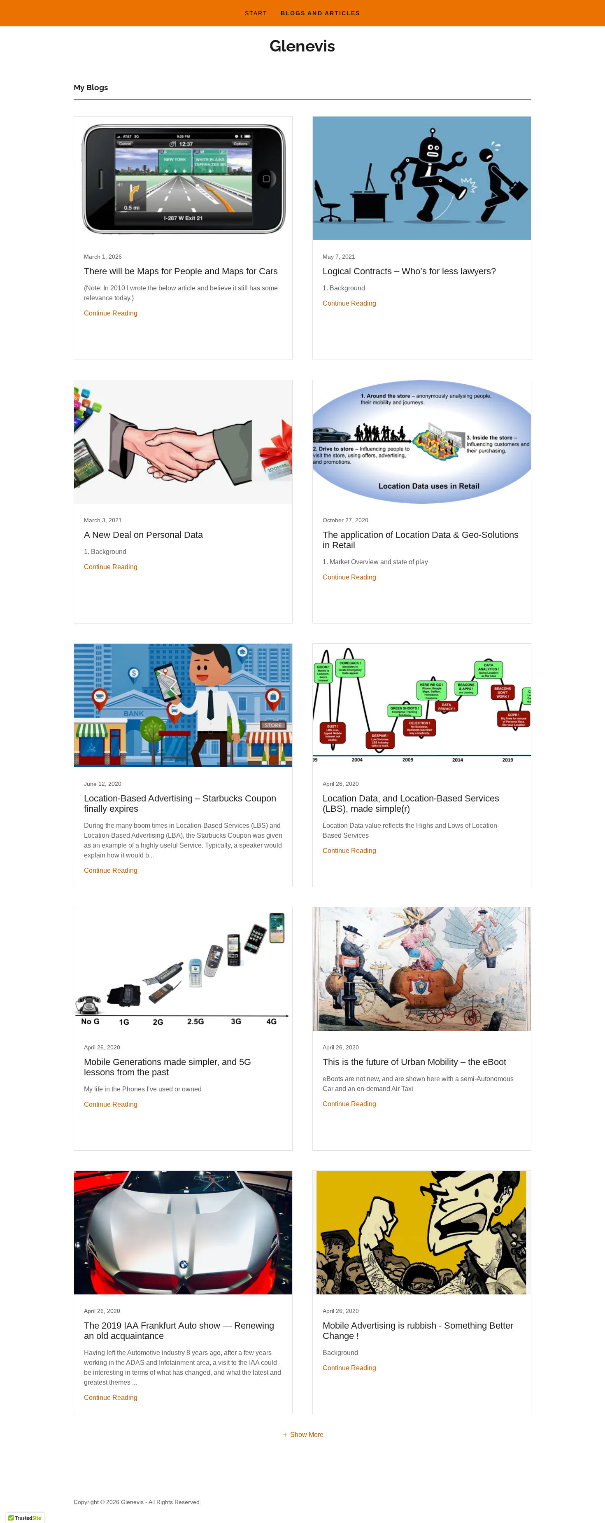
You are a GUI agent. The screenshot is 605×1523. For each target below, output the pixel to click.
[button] (302, 1435)
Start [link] (256, 13)
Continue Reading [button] (110, 313)
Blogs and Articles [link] (320, 13)
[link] (302, 49)
